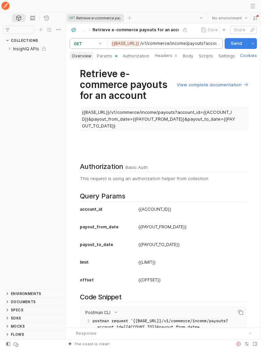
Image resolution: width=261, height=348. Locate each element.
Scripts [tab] (206, 55)
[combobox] (229, 18)
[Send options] (252, 43)
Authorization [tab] (136, 55)
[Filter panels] (7, 29)
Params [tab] (104, 55)
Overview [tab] (81, 55)
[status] (16, 344)
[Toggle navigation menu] (253, 6)
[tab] (18, 18)
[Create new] (41, 29)
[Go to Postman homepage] (5, 6)
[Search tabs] (201, 18)
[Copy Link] (252, 30)
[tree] (33, 167)
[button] (255, 18)
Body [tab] (188, 55)
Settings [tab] (227, 55)
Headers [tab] (166, 55)
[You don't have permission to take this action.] (129, 18)
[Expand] (9, 48)
